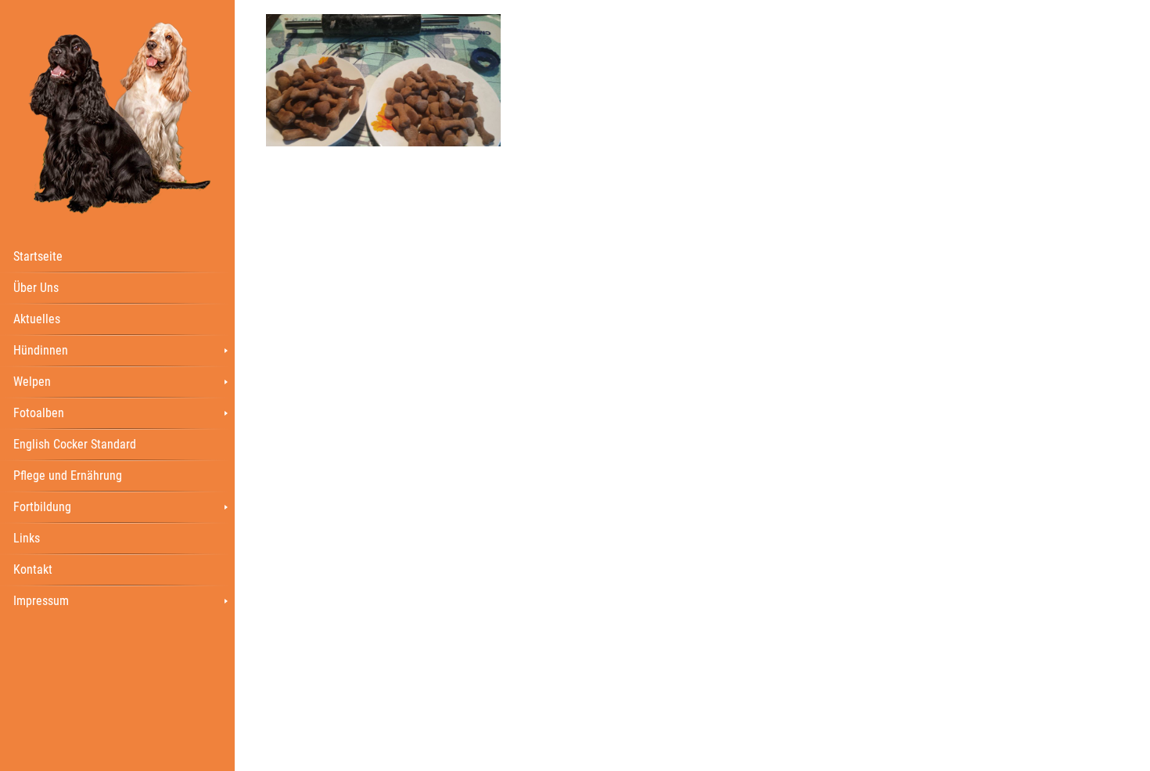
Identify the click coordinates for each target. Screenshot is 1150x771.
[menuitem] (117, 256)
